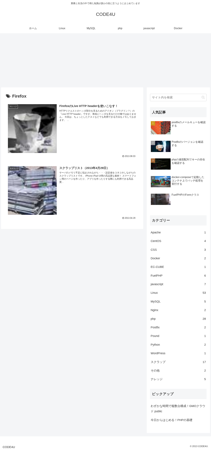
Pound (178, 336)
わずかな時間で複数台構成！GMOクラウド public (178, 408)
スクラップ (178, 362)
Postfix (178, 327)
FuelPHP (178, 275)
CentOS (178, 241)
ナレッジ (178, 379)
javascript (178, 284)
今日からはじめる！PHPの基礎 (171, 420)
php (178, 318)
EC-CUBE (178, 267)
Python (178, 344)
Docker (178, 258)
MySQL (178, 301)
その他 (178, 370)
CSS (178, 249)
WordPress (178, 353)
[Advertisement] (105, 60)
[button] (203, 97)
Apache (178, 232)
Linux (178, 292)
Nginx (178, 310)
